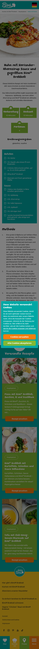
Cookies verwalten (19, 337)
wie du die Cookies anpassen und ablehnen (19, 328)
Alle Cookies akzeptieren (19, 343)
